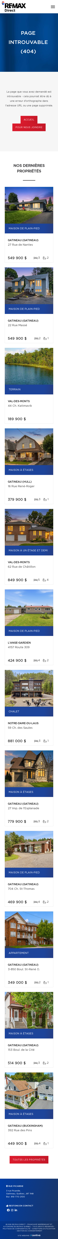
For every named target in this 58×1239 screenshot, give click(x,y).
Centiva (35, 1235)
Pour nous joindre (28, 127)
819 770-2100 (18, 1197)
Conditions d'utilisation (43, 1229)
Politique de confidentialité (16, 1229)
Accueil (29, 120)
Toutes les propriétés (29, 1160)
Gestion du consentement (29, 1231)
